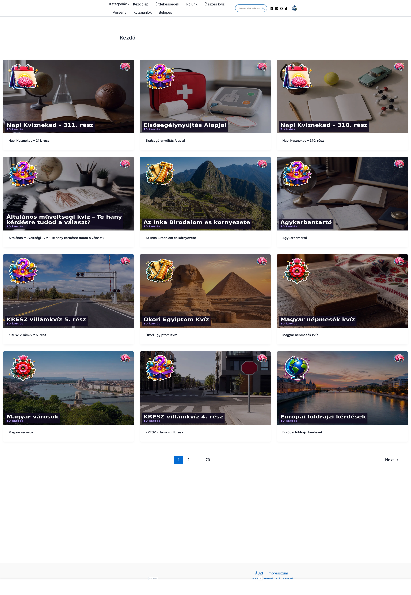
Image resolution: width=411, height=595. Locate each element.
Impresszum (278, 573)
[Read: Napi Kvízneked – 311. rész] (68, 96)
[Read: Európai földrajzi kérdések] (342, 388)
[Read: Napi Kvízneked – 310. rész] (342, 96)
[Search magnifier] (263, 8)
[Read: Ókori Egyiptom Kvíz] (205, 290)
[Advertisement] (205, 587)
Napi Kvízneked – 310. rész (303, 141)
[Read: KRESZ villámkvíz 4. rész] (205, 388)
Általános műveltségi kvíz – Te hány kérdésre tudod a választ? (56, 238)
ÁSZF (259, 573)
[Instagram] (276, 8)
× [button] (260, 578)
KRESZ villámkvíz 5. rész (27, 335)
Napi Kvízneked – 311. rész (29, 141)
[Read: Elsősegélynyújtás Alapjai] (205, 96)
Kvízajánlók (142, 12)
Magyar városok (21, 432)
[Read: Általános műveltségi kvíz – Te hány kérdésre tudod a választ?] (68, 193)
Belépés (165, 12)
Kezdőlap (140, 4)
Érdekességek (167, 4)
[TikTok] (286, 8)
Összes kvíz (215, 4)
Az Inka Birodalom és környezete (170, 238)
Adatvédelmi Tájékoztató (272, 579)
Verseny (119, 12)
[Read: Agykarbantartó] (342, 193)
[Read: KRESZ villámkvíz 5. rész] (68, 290)
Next (391, 459)
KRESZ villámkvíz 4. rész (164, 432)
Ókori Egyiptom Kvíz (161, 335)
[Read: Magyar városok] (68, 388)
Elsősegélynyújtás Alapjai (165, 141)
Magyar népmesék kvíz (300, 335)
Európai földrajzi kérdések (302, 432)
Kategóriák (119, 4)
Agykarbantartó (294, 238)
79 (208, 459)
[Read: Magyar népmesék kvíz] (342, 290)
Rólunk (191, 4)
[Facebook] (271, 8)
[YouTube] (281, 8)
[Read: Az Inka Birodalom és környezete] (205, 193)
